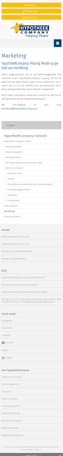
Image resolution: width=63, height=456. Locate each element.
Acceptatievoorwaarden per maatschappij (30, 184)
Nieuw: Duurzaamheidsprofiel (17, 251)
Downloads (14, 200)
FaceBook (7, 328)
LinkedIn (6, 335)
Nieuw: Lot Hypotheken (14, 258)
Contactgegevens (10, 384)
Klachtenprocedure (12, 420)
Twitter (5, 350)
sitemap (55, 447)
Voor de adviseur (14, 168)
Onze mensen (11, 205)
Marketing (9, 211)
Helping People (13, 146)
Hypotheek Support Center (18, 141)
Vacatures (7, 391)
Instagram (7, 320)
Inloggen (10, 125)
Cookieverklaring (10, 413)
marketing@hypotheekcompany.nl (19, 108)
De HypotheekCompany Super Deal (24, 162)
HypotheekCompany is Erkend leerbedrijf (23, 277)
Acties (11, 178)
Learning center (12, 216)
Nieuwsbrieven (13, 157)
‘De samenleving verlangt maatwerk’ (20, 284)
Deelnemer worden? (12, 377)
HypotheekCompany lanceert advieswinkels (24, 292)
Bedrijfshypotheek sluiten (15, 236)
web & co (38, 450)
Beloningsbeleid (10, 427)
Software (12, 195)
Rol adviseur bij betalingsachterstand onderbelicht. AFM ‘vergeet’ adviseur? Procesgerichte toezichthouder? (31, 300)
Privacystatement (11, 406)
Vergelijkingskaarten (12, 435)
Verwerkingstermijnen (19, 189)
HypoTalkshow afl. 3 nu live (16, 244)
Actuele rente (15, 173)
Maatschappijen (14, 152)
